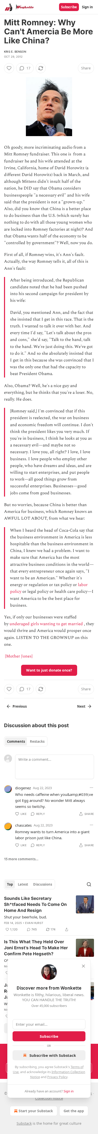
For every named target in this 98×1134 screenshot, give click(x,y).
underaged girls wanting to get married (46, 624)
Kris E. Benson (15, 51)
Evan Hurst (34, 923)
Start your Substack (36, 1110)
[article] (49, 913)
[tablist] (25, 741)
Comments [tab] (16, 741)
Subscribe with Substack (52, 1055)
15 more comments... (21, 859)
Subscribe (69, 7)
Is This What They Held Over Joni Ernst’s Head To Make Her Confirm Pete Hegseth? (36, 947)
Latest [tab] (23, 884)
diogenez (23, 787)
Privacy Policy (57, 1077)
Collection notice (49, 1098)
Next (81, 706)
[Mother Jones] (18, 656)
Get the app (74, 1110)
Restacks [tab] (37, 741)
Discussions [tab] (42, 884)
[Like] (9, 68)
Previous (20, 706)
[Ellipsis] (91, 788)
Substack (24, 1123)
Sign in (87, 7)
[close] (83, 966)
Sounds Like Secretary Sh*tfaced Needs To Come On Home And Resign (35, 904)
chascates (23, 825)
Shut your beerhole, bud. (25, 916)
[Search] (89, 884)
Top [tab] (10, 884)
